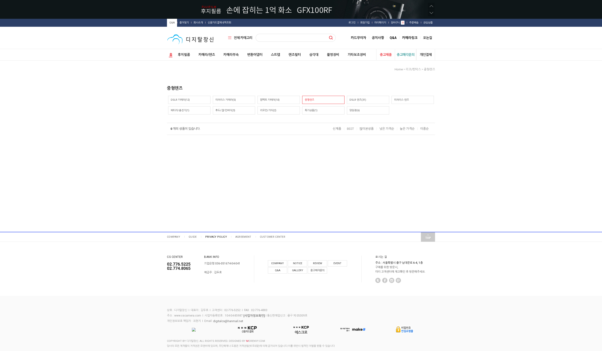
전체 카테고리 (243, 38)
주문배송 (414, 22)
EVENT (337, 263)
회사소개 (198, 22)
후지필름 (184, 55)
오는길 (427, 38)
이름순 (424, 128)
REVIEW (317, 263)
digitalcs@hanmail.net (228, 321)
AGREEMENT (243, 236)
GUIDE (193, 236)
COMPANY (173, 236)
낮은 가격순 (386, 128)
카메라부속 (231, 55)
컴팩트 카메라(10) (270, 99)
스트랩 (275, 55)
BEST (350, 128)
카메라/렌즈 (206, 55)
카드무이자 (358, 38)
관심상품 (428, 22)
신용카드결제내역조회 (219, 22)
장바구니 (397, 22)
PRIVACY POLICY (216, 236)
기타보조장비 (357, 55)
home (399, 69)
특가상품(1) (311, 110)
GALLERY (297, 270)
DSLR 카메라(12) (180, 99)
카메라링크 (409, 38)
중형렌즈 (429, 69)
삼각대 (313, 55)
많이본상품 (367, 128)
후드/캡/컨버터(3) (225, 110)
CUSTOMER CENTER (272, 236)
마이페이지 (380, 22)
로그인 (352, 22)
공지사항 (378, 38)
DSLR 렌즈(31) (357, 99)
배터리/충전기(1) (180, 110)
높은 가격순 (407, 128)
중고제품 (386, 55)
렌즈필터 (295, 55)
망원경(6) (354, 110)
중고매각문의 (405, 55)
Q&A (172, 22)
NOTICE (297, 263)
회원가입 (365, 22)
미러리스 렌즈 (401, 99)
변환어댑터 (254, 55)
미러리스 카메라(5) (225, 99)
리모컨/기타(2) (268, 110)
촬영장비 (333, 55)
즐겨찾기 (184, 22)
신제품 (337, 128)
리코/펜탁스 (413, 69)
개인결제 (426, 55)
